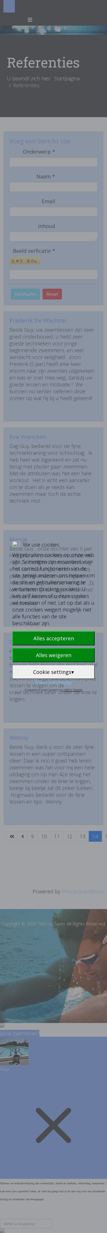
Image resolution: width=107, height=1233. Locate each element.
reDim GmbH (72, 690)
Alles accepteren (53, 638)
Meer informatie (53, 682)
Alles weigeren (53, 655)
